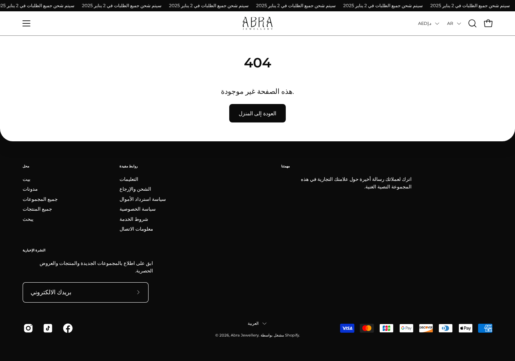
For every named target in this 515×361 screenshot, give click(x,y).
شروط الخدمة (134, 219)
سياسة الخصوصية (138, 209)
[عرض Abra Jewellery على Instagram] (27, 328)
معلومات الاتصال (136, 229)
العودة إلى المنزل (257, 113)
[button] (472, 23)
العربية (253, 323)
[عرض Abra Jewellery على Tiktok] (47, 328)
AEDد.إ (424, 23)
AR (450, 23)
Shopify (292, 335)
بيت (27, 179)
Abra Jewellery (245, 335)
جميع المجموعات (40, 199)
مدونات (30, 189)
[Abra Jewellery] (257, 23)
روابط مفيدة (129, 166)
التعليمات (129, 179)
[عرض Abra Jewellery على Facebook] (67, 328)
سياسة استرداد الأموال (143, 199)
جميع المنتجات (37, 209)
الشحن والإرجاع (135, 189)
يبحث (28, 219)
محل (26, 166)
